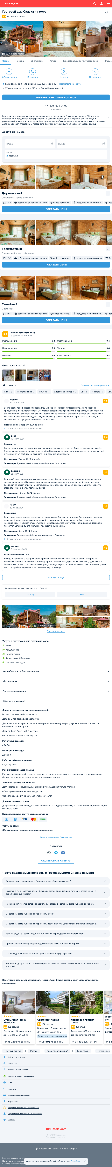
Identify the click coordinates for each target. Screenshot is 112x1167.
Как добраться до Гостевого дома (80, 61)
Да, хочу (30, 594)
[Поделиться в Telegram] (56, 852)
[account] (101, 3)
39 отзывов (37, 61)
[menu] (108, 3)
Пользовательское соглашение (15, 1158)
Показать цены (56, 209)
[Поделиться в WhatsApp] (49, 852)
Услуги (53, 61)
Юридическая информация (13, 1161)
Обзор (5, 61)
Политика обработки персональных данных (20, 1164)
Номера (20, 61)
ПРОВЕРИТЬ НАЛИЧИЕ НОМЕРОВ (56, 97)
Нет (82, 594)
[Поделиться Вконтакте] (63, 852)
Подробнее (75, 1161)
